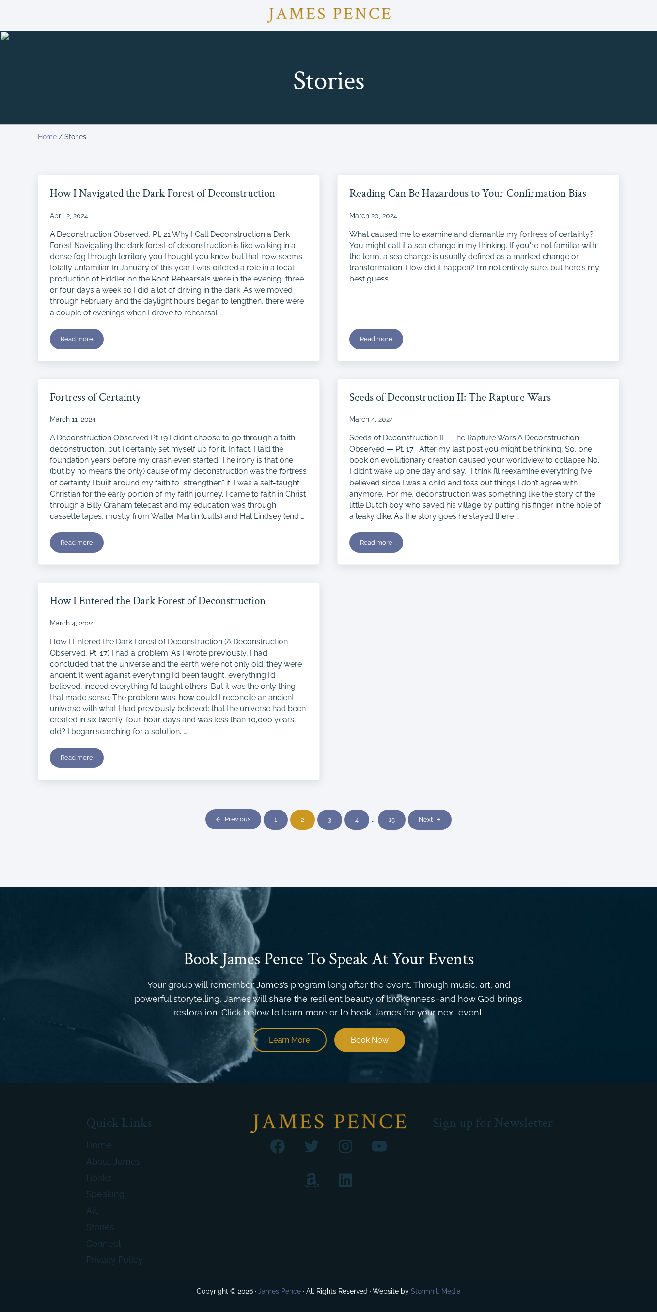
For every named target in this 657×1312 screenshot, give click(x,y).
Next (426, 819)
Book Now (370, 1040)
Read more (82, 340)
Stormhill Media (436, 1291)
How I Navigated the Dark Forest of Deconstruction (162, 194)
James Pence (279, 1291)
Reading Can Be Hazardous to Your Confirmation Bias (467, 194)
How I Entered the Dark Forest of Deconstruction (158, 601)
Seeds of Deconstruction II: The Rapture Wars (450, 398)
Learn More (289, 1040)
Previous (237, 819)
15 (397, 821)
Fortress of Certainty (95, 398)
